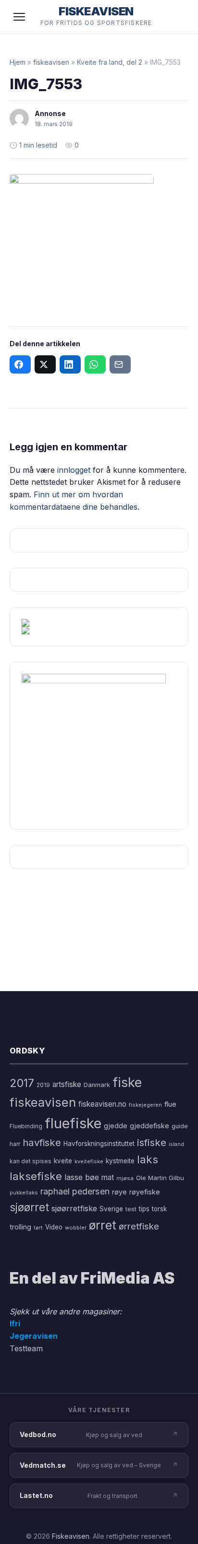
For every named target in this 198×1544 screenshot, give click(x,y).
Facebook (20, 364)
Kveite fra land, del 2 (109, 62)
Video (53, 1227)
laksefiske (36, 1176)
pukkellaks (24, 1192)
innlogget (73, 470)
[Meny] (19, 16)
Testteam (26, 1348)
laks (147, 1159)
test (130, 1209)
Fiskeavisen (70, 1536)
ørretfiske (139, 1226)
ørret (102, 1225)
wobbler (76, 1227)
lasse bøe (81, 1177)
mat (107, 1177)
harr (15, 1143)
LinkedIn (70, 364)
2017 (22, 1082)
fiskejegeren (145, 1104)
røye (119, 1192)
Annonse (50, 113)
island (176, 1144)
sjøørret (29, 1207)
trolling (20, 1227)
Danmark (97, 1084)
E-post (120, 364)
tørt (38, 1228)
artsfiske (66, 1084)
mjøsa (125, 1178)
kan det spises (30, 1161)
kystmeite (120, 1161)
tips (144, 1209)
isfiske (151, 1142)
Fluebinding (26, 1126)
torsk (159, 1209)
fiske (127, 1082)
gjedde (115, 1126)
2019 (43, 1085)
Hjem (17, 62)
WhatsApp (95, 364)
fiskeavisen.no (102, 1104)
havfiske (42, 1142)
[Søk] (175, 16)
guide (180, 1126)
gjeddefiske (149, 1126)
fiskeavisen (51, 62)
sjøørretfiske (74, 1208)
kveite (63, 1161)
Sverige (111, 1209)
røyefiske (144, 1192)
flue (170, 1104)
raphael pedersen (75, 1191)
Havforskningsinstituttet (99, 1143)
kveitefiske (88, 1161)
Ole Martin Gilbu (160, 1177)
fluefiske (73, 1123)
